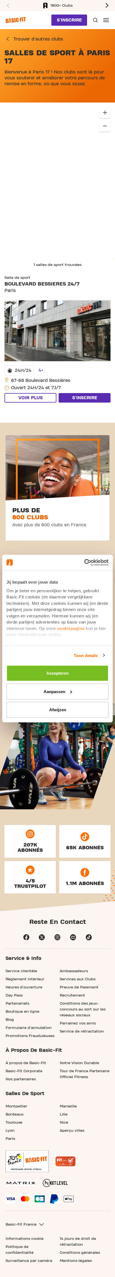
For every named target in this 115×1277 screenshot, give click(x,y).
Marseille (68, 1106)
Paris (10, 1139)
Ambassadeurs (74, 971)
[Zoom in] (105, 112)
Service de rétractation (82, 1031)
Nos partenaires (21, 1079)
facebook (26, 937)
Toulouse (14, 1122)
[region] (57, 181)
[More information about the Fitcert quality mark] (66, 1161)
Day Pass (14, 995)
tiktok (88, 937)
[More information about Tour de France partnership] (27, 1161)
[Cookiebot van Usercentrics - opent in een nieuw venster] (84, 562)
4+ (41, 370)
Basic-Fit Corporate (24, 1071)
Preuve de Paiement (79, 987)
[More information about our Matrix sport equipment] (21, 1183)
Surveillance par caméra (29, 1261)
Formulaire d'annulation (29, 1028)
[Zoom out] (105, 126)
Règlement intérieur (25, 979)
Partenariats (17, 1003)
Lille (64, 1114)
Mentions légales (76, 1261)
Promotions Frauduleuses (30, 1036)
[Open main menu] (106, 20)
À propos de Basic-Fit (26, 1063)
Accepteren (57, 673)
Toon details (86, 655)
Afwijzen (57, 709)
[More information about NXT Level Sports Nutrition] (55, 1183)
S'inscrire (69, 20)
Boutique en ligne (22, 1012)
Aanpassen (54, 691)
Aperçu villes (72, 1131)
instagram (57, 937)
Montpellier (16, 1106)
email (73, 937)
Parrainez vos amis (78, 1023)
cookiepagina (71, 628)
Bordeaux (15, 1114)
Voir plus (30, 398)
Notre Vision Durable (79, 1063)
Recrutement (72, 995)
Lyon (10, 1131)
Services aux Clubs (77, 979)
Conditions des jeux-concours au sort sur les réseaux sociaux (83, 1009)
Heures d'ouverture (24, 987)
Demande (95, 20)
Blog (10, 1020)
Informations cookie (25, 1239)
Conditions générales (80, 1253)
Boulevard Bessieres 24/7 (42, 284)
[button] (107, 5)
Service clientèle (21, 971)
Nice (64, 1122)
